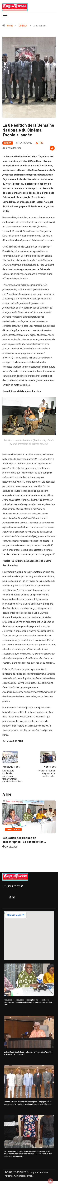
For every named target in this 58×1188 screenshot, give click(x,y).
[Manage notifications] (50, 1180)
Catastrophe (13, 829)
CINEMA (23, 25)
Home (10, 25)
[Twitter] (13, 897)
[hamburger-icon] (5, 15)
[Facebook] (10, 897)
